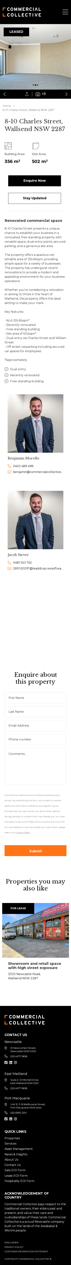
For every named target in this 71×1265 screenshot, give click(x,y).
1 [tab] (33, 85)
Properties (12, 1138)
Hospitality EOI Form (19, 1181)
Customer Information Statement (26, 1251)
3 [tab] (37, 85)
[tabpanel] (35, 61)
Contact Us (13, 1165)
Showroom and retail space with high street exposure (34, 965)
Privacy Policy (14, 1247)
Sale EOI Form (15, 1170)
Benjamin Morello (23, 458)
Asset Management (19, 1149)
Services (10, 1143)
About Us (11, 1159)
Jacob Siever (18, 555)
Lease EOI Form (16, 1175)
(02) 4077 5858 (18, 1056)
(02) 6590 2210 (18, 1112)
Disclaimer (11, 1242)
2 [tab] (35, 85)
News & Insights (16, 1154)
